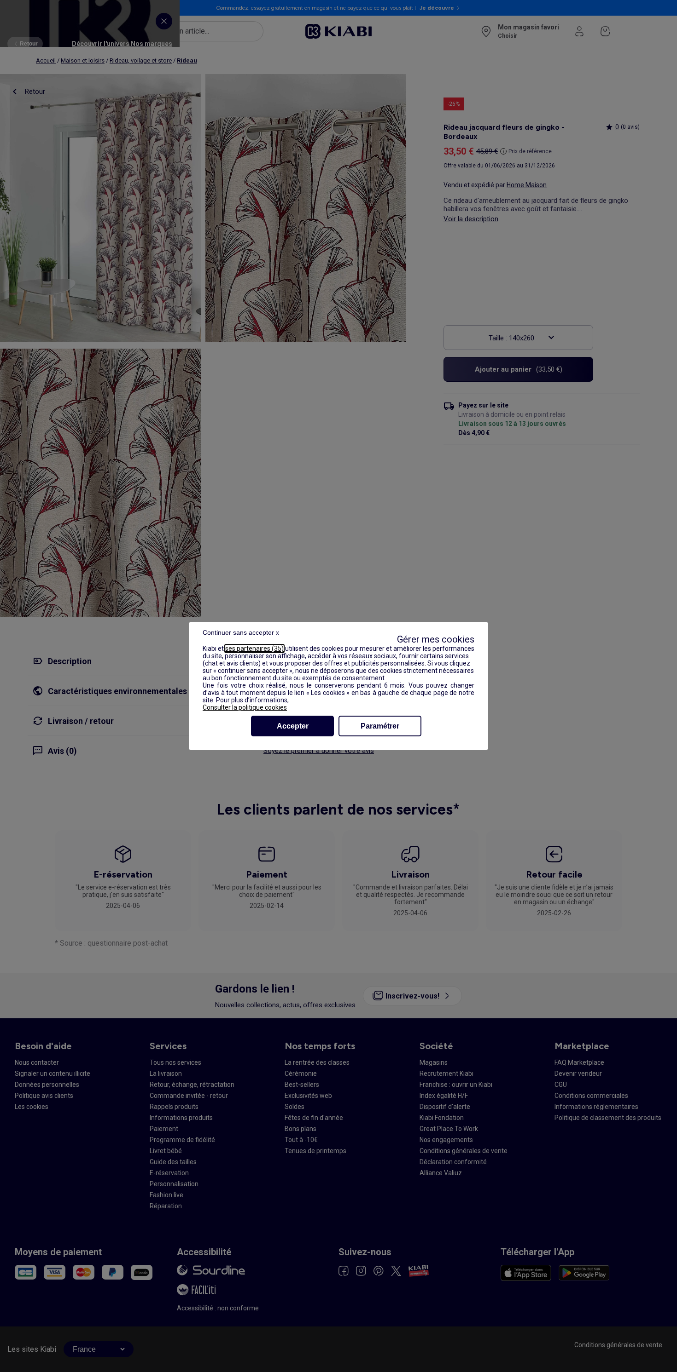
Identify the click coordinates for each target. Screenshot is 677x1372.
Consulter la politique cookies (245, 707)
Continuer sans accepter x (241, 632)
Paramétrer (380, 726)
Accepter (293, 726)
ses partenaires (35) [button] (254, 648)
